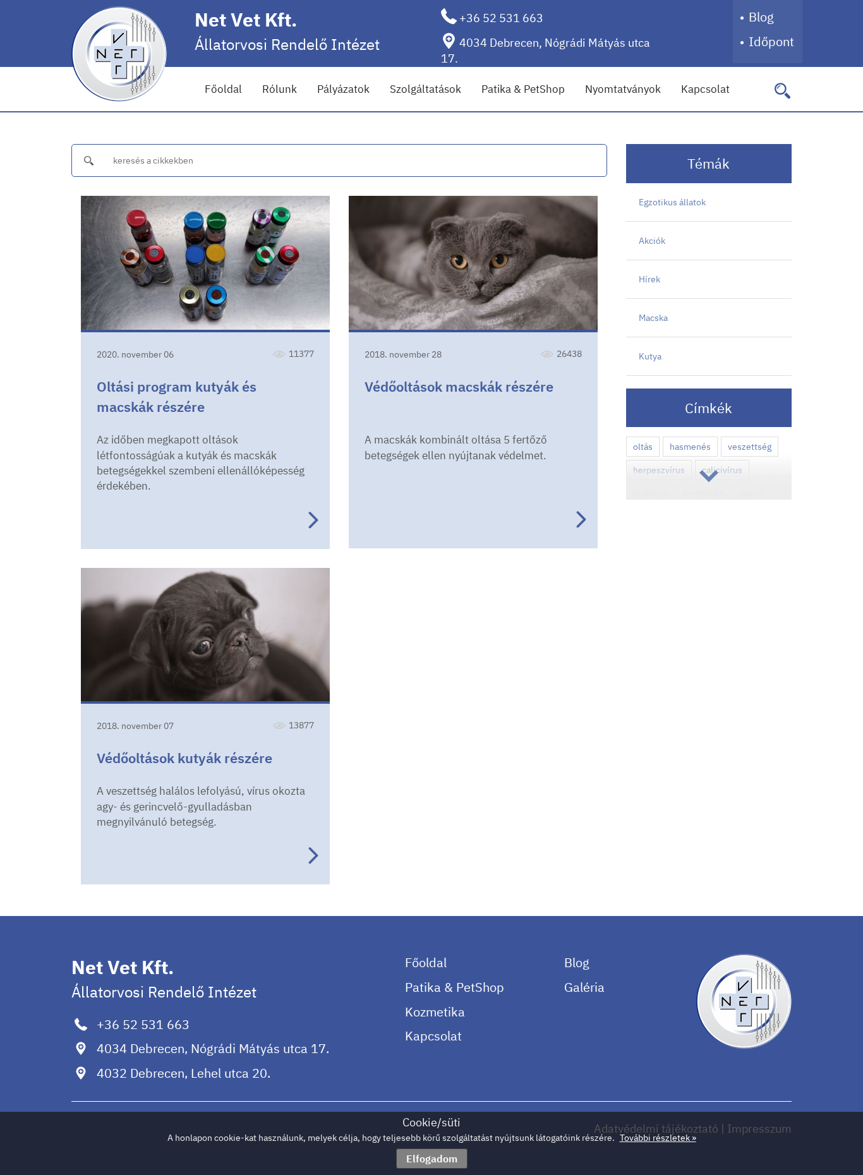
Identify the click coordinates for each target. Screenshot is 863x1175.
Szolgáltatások (425, 89)
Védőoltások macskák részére (459, 386)
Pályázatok (343, 89)
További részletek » (658, 1137)
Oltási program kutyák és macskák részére (176, 396)
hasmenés (690, 446)
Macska (653, 317)
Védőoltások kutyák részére (184, 758)
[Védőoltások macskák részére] (473, 264)
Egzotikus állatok (672, 202)
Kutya (650, 356)
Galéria (584, 987)
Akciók (652, 240)
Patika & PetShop (523, 89)
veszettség (749, 446)
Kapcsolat (705, 89)
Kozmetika (435, 1011)
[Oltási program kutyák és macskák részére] (205, 264)
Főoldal (223, 89)
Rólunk (279, 89)
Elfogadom (431, 1158)
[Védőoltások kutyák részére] (205, 636)
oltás (643, 446)
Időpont (771, 41)
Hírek (649, 279)
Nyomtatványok (623, 89)
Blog (761, 16)
